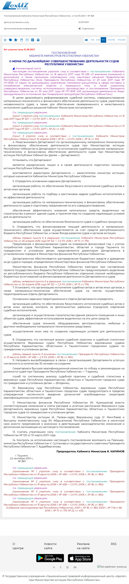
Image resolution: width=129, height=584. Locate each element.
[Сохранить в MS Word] (32, 40)
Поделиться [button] (88, 28)
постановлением (101, 71)
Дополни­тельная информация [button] (20, 28)
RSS (113, 544)
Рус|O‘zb (121, 40)
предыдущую (25, 112)
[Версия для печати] (38, 40)
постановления (71, 238)
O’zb (98, 40)
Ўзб (92, 40)
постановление (66, 431)
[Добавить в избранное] (5, 40)
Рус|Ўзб (111, 40)
